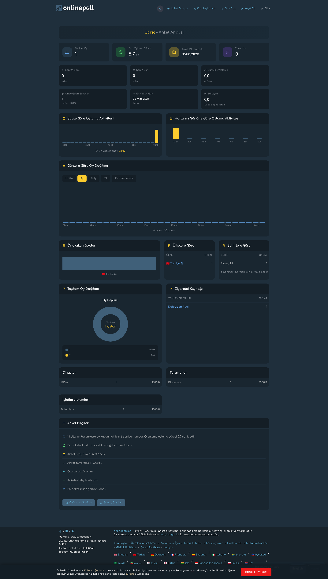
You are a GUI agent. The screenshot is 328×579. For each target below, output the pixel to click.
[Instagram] (66, 531)
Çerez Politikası (150, 547)
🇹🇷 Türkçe (139, 554)
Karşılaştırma (214, 543)
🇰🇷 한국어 (152, 563)
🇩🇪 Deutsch (158, 554)
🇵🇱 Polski (233, 563)
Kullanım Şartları (94, 570)
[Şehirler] (182, 264)
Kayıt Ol (250, 8)
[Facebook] (60, 531)
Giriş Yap (230, 8)
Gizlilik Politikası (126, 547)
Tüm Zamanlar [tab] (124, 178)
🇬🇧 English (121, 554)
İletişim (168, 547)
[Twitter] (72, 531)
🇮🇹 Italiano (219, 554)
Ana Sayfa (120, 543)
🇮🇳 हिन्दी (185, 563)
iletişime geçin (169, 534)
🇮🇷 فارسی (135, 563)
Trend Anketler (193, 543)
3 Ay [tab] (93, 178)
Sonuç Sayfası (113, 502)
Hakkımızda (234, 543)
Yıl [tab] (105, 178)
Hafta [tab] (69, 178)
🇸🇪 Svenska (239, 554)
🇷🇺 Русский (259, 554)
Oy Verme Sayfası (80, 502)
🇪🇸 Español (199, 554)
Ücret (149, 32)
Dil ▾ (267, 8)
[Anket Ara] (160, 8)
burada (129, 574)
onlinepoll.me (122, 531)
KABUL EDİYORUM (256, 572)
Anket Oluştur (179, 8)
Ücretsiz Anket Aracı (144, 543)
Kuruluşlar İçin (206, 8)
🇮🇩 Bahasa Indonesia (208, 563)
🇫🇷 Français (178, 554)
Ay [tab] (82, 178)
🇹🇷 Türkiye (173, 263)
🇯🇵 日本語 (169, 563)
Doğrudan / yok (178, 306)
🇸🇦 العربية (119, 563)
